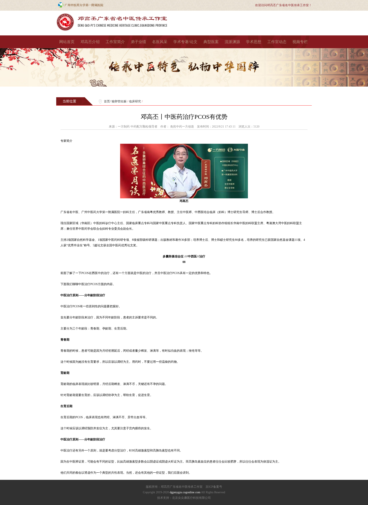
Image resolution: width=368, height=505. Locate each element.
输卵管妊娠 (119, 101)
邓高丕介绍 (90, 42)
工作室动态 (276, 42)
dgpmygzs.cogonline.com (185, 492)
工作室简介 (115, 42)
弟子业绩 (138, 42)
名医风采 (159, 42)
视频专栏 (300, 42)
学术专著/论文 (185, 42)
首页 (107, 101)
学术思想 (253, 42)
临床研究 (135, 101)
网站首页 (67, 42)
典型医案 (211, 42)
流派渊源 (232, 42)
